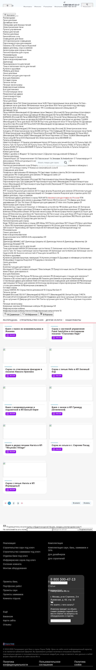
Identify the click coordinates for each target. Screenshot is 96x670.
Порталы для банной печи (53, 121)
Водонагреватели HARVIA (16, 237)
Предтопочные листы (65, 269)
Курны (28, 276)
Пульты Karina (53, 145)
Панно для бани (11, 232)
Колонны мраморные (49, 283)
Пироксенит (45, 158)
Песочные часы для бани (63, 214)
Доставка (27, 7)
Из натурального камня (29, 161)
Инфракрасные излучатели (47, 310)
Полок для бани (58, 223)
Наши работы (73, 320)
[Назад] (5, 503)
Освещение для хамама (30, 174)
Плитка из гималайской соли (17, 165)
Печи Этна (55, 117)
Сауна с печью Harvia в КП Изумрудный (20, 484)
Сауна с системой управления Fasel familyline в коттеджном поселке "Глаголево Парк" (68, 331)
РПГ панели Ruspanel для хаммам (20, 191)
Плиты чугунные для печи (53, 299)
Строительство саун (32, 320)
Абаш (44, 223)
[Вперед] (21, 503)
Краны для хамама (43, 276)
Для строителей (56, 558)
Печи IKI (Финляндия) (67, 133)
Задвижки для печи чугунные (62, 297)
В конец (87, 503)
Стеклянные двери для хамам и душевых (24, 200)
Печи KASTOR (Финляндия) (40, 124)
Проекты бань (10, 581)
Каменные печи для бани (43, 105)
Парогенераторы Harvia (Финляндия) (60, 179)
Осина (10, 228)
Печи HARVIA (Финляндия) (16, 112)
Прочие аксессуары (43, 211)
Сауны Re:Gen (53, 290)
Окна (6, 264)
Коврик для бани (20, 216)
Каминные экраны (13, 306)
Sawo (28, 202)
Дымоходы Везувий (13, 244)
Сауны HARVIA (11, 290)
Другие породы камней (57, 154)
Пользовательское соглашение (49, 663)
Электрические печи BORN (28, 131)
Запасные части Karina (64, 251)
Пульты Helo (84, 142)
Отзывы (7, 624)
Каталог (10, 15)
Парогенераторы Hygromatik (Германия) (43, 184)
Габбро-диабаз (11, 154)
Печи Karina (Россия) (44, 133)
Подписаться (85, 529)
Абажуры (34, 172)
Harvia (51, 200)
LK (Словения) (21, 297)
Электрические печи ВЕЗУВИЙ (55, 138)
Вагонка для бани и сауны (25, 223)
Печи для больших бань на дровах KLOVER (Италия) (28, 119)
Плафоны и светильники (15, 172)
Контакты (59, 7)
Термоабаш (22, 228)
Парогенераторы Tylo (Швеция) (19, 181)
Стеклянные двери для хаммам (20, 281)
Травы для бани (14, 218)
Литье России (72, 294)
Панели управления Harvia (36, 142)
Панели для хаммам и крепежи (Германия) (63, 278)
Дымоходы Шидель (35, 241)
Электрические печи (34, 103)
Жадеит (24, 154)
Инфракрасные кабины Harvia (18, 310)
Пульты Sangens (80, 147)
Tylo (20, 202)
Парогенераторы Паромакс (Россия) (22, 179)
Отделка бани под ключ (15, 556)
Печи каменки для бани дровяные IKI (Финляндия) (30, 115)
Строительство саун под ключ (18, 547)
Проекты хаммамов (13, 594)
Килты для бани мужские (67, 209)
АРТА (63, 198)
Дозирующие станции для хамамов (70, 276)
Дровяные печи (12, 103)
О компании (16, 7)
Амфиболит (69, 158)
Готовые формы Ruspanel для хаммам (56, 191)
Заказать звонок (87, 8)
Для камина (10, 161)
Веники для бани (38, 216)
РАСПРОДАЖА (10, 320)
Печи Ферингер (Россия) (75, 117)
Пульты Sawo (38, 145)
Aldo (62, 202)
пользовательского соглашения (36, 654)
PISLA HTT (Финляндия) (53, 294)
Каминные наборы (33, 306)
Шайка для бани (71, 207)
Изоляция (8, 269)
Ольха (73, 223)
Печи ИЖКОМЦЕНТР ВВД (35, 117)
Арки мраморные (69, 283)
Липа (9, 225)
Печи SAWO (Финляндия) (31, 135)
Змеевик (57, 158)
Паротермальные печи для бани (64, 103)
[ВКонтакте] (51, 602)
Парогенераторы (13, 276)
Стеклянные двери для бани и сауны (22, 198)
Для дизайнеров (56, 554)
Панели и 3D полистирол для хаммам (22, 278)
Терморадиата (45, 225)
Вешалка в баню (23, 211)
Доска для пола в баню (66, 225)
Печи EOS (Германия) (27, 138)
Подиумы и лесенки (44, 260)
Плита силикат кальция (27, 269)
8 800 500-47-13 (70, 5)
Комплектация (55, 543)
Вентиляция (46, 269)
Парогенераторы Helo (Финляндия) (53, 181)
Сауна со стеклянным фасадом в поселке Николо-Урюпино (24, 370)
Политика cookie (79, 663)
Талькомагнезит (29, 158)
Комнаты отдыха (11, 598)
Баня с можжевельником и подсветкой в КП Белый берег (22, 408)
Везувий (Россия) (12, 294)
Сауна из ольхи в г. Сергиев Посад (71, 445)
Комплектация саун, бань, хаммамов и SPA (68, 549)
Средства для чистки (34, 218)
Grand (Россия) (38, 297)
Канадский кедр (71, 228)
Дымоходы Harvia (55, 241)
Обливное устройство (50, 207)
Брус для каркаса (19, 271)
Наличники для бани (25, 225)
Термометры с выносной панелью (20, 207)
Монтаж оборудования (15, 568)
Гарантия (48, 7)
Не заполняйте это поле (15, 529)
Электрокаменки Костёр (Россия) (48, 128)
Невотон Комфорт (12, 142)
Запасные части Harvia (40, 248)
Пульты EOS (23, 145)
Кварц (73, 154)
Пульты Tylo (9, 145)
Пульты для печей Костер (63, 142)
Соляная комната (12, 564)
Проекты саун (10, 590)
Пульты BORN (10, 147)
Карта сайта (9, 620)
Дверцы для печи (29, 299)
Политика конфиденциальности (15, 663)
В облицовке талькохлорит (29, 108)
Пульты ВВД (83, 145)
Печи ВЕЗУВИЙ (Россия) (68, 115)
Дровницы (50, 306)
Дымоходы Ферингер (76, 241)
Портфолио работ (12, 586)
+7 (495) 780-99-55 (71, 6)
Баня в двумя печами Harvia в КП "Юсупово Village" (24, 446)
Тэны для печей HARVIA (15, 248)
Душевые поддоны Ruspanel (19, 260)
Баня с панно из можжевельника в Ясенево (24, 330)
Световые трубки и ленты (54, 172)
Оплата (37, 7)
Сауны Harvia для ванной (33, 290)
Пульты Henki (10, 149)
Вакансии (8, 616)
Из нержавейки (38, 237)
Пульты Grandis (63, 147)
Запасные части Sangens (66, 248)
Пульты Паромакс (45, 147)
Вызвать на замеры (61, 621)
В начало (76, 503)
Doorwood (63, 200)
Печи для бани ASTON (28, 121)
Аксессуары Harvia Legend (69, 211)
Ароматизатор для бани (61, 216)
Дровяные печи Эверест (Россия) (47, 112)
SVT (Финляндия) (31, 294)
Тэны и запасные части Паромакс (33, 251)
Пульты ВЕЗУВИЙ (26, 147)
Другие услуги (54, 320)
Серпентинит (37, 154)
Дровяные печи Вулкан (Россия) (71, 124)
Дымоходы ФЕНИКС (14, 241)
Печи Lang (9, 138)
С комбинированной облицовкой (60, 108)
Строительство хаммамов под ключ (21, 552)
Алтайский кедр (53, 228)
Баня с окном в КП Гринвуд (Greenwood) (67, 408)
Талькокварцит (84, 158)
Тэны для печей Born (48, 253)
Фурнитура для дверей (45, 202)
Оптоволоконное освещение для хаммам (59, 281)
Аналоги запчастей (27, 253)
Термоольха (36, 228)
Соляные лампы (21, 168)
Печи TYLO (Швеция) (54, 131)
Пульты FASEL (68, 145)
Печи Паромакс (54, 135)
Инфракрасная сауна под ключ (19, 560)
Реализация (9, 543)
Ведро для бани (25, 209)
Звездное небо (52, 174)
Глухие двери (74, 202)
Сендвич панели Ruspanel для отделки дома (67, 193)
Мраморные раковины (35, 285)
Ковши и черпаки (43, 209)
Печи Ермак (75, 121)
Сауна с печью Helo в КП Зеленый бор (70, 370)
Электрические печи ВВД (19, 133)
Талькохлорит (11, 158)
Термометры (41, 214)
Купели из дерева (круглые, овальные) (22, 257)
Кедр (6, 223)
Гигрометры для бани (22, 214)
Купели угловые (50, 257)
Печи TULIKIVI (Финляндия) (76, 135)
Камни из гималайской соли (44, 168)
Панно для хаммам (28, 283)
